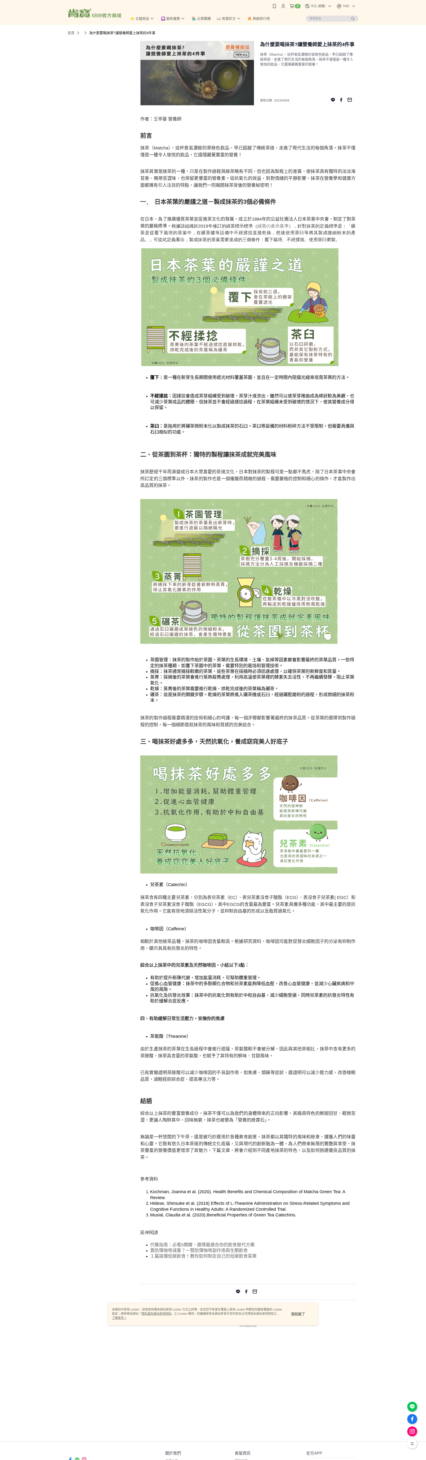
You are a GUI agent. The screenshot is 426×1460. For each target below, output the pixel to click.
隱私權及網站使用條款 (156, 1313)
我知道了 (298, 1314)
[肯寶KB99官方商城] (95, 13)
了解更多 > (119, 1318)
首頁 (71, 33)
